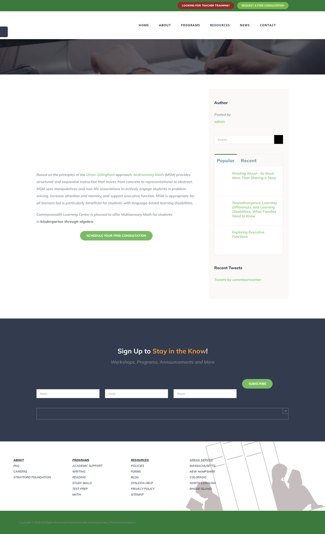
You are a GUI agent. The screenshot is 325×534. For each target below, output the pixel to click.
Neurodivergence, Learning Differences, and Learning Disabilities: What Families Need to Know (254, 209)
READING (79, 477)
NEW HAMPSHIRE (202, 471)
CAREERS (20, 471)
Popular (226, 160)
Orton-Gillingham (100, 174)
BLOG (135, 477)
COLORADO (198, 477)
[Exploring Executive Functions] (223, 233)
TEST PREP (80, 488)
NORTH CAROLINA (203, 483)
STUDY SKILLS (82, 483)
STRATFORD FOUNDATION (32, 477)
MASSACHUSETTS (202, 465)
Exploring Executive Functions (248, 234)
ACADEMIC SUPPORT (87, 465)
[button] (287, 25)
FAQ (16, 465)
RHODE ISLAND (201, 488)
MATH (76, 494)
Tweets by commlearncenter (237, 279)
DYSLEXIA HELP (142, 483)
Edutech (131, 522)
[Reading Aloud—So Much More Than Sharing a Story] (223, 174)
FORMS (136, 471)
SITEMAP (137, 494)
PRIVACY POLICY (143, 488)
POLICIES (137, 465)
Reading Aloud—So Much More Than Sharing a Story (254, 175)
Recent (248, 160)
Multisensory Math (148, 174)
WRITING (79, 471)
